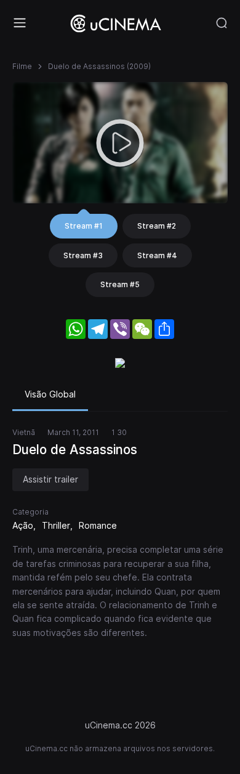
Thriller (56, 525)
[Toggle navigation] (19, 22)
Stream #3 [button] (83, 255)
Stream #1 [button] (84, 225)
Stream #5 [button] (120, 284)
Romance (98, 525)
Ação (22, 525)
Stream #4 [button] (157, 255)
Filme (22, 66)
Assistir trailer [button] (50, 479)
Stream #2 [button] (156, 225)
